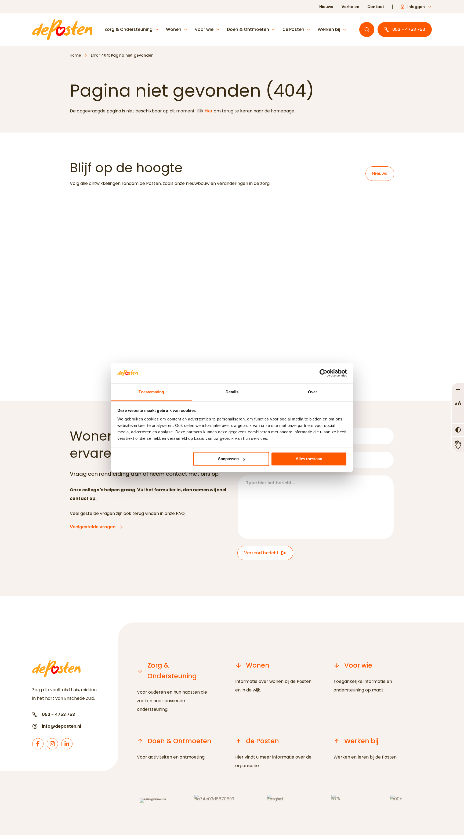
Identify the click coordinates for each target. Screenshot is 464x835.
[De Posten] (62, 29)
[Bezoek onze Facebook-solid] (38, 743)
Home (75, 55)
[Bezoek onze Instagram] (52, 743)
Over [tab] (312, 392)
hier (209, 111)
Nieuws (326, 6)
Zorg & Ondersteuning (128, 29)
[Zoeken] (366, 29)
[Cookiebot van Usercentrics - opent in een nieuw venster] (323, 373)
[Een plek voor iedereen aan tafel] (232, 273)
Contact (375, 6)
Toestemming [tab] (151, 392)
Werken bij (329, 29)
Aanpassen (228, 459)
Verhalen (350, 6)
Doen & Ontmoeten (248, 29)
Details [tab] (232, 392)
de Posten (293, 29)
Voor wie (204, 29)
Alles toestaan (309, 459)
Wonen (173, 29)
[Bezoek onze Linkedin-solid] (67, 743)
